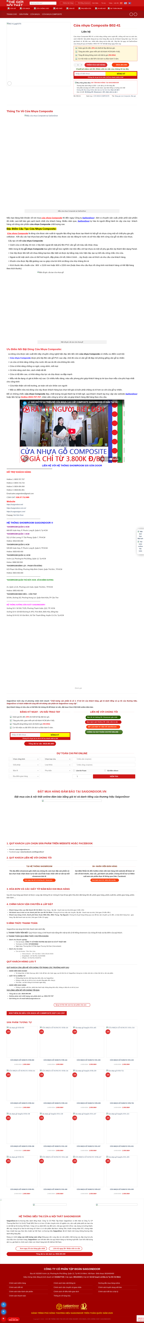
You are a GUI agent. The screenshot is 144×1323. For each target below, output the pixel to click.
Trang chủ (12, 14)
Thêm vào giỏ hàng (96, 65)
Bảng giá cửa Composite (122, 96)
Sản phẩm (23, 14)
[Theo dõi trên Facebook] (133, 3)
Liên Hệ (116, 3)
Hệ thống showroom (84, 3)
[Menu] (136, 8)
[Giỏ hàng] (132, 8)
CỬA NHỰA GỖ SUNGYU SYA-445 (88, 1060)
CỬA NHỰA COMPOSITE (52, 14)
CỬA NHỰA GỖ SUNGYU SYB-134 (55, 1103)
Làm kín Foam (81, 770)
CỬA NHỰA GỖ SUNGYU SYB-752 (122, 1103)
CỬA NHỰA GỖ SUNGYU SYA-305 (122, 1189)
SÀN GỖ (71, 8)
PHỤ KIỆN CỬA (86, 8)
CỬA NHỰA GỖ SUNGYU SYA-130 (55, 1146)
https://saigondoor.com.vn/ (16, 508)
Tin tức (103, 3)
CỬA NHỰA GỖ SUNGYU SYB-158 (22, 1146)
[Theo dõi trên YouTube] (136, 3)
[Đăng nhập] (128, 8)
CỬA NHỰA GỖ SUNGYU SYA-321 (122, 1146)
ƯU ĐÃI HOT (102, 8)
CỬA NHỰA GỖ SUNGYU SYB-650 (22, 1060)
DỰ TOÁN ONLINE (116, 8)
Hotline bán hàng (68, 3)
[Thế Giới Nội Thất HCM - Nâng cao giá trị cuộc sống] (16, 3)
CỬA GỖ (13, 8)
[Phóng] (9, 83)
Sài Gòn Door (18, 515)
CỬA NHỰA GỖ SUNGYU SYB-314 (22, 1103)
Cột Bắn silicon (112, 770)
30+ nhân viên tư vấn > (110, 92)
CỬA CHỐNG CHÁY (43, 8)
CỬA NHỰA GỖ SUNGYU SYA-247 (88, 1146)
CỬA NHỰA (26, 8)
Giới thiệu (95, 3)
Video (110, 3)
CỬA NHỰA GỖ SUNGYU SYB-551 (22, 1189)
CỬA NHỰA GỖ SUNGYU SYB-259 (89, 1103)
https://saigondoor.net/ (15, 504)
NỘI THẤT (59, 8)
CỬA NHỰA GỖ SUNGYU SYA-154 (122, 1060)
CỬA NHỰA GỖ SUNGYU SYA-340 (55, 1189)
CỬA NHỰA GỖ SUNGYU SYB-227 (89, 1189)
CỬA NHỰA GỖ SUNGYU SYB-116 (55, 1060)
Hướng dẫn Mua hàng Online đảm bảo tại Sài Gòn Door (98, 90)
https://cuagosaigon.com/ (16, 511)
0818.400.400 (13, 1319)
